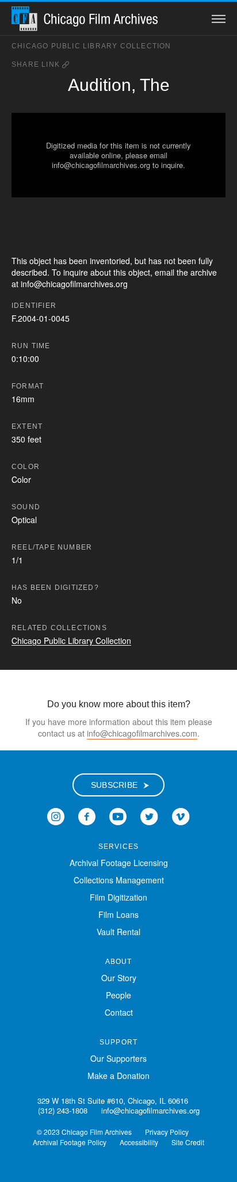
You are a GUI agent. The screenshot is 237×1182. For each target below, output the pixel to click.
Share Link (37, 64)
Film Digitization (118, 897)
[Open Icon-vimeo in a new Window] (181, 815)
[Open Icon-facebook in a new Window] (86, 815)
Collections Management (119, 880)
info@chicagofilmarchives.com (142, 733)
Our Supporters (118, 1058)
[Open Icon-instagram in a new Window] (55, 815)
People (118, 995)
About (118, 962)
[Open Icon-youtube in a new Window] (118, 815)
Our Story (118, 977)
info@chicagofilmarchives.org (150, 1110)
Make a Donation (118, 1075)
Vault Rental (118, 931)
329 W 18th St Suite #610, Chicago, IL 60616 (112, 1100)
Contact (119, 1012)
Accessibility (139, 1142)
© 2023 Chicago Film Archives (84, 1132)
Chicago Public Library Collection (91, 46)
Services (118, 846)
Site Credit (187, 1142)
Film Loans (118, 914)
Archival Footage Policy (69, 1142)
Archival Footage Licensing (119, 862)
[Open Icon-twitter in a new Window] (149, 815)
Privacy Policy (167, 1132)
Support (118, 1042)
